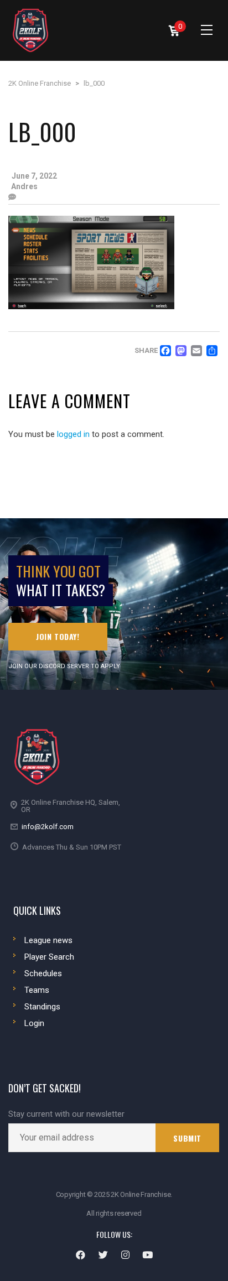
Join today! (58, 636)
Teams (36, 990)
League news (48, 940)
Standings (42, 1007)
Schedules (43, 973)
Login (34, 1023)
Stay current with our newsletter (66, 1114)
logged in (73, 434)
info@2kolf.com (48, 826)
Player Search (49, 957)
